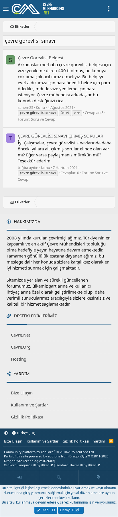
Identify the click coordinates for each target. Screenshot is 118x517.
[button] (6, 433)
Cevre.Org (21, 347)
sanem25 (25, 107)
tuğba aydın (28, 167)
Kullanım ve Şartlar (29, 405)
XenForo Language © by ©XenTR (28, 465)
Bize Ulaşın (22, 393)
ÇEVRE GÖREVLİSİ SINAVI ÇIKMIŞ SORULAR (60, 136)
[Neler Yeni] (98, 477)
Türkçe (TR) (25, 432)
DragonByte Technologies (23, 461)
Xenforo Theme (78, 465)
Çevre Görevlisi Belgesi (40, 57)
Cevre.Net (20, 335)
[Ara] (58, 477)
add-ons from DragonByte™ (69, 456)
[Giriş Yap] (19, 477)
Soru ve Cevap (43, 119)
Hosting (18, 359)
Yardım (99, 441)
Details (49, 461)
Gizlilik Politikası (27, 417)
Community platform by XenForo (49, 452)
